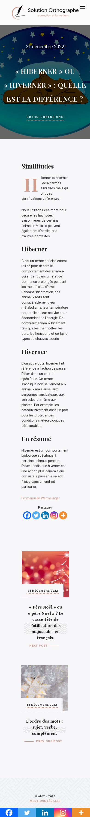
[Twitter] (36, 515)
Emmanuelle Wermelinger (40, 498)
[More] (63, 515)
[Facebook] (27, 515)
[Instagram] (54, 515)
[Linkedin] (45, 515)
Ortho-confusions (45, 117)
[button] (82, 6)
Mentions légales (45, 801)
